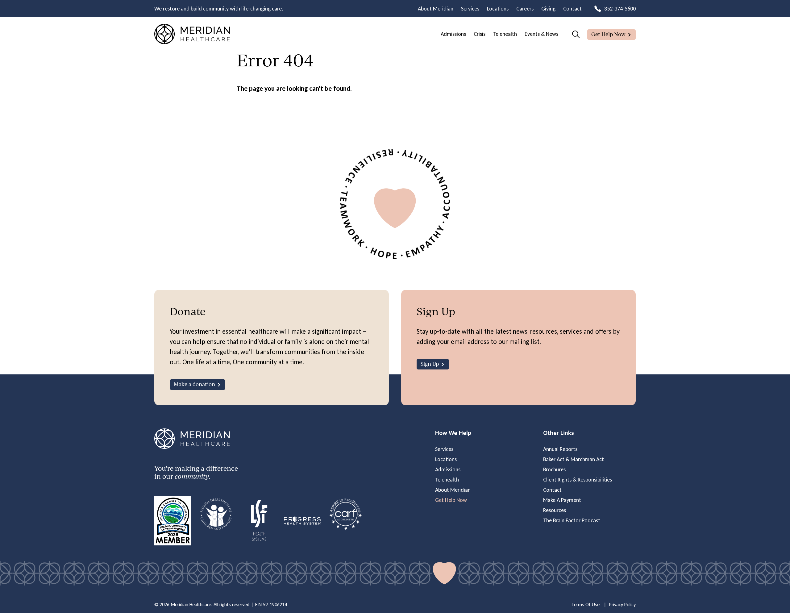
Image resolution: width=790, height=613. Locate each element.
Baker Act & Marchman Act (573, 459)
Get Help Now (608, 34)
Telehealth (505, 34)
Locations (498, 8)
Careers (525, 8)
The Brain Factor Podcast (571, 520)
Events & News (541, 34)
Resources (554, 510)
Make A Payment (562, 500)
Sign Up (430, 364)
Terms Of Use (586, 604)
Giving (548, 8)
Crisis (479, 34)
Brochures (554, 469)
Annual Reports (560, 449)
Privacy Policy (622, 604)
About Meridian (435, 8)
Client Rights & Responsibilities (577, 479)
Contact (572, 8)
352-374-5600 (620, 8)
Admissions (453, 34)
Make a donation (194, 384)
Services (470, 8)
